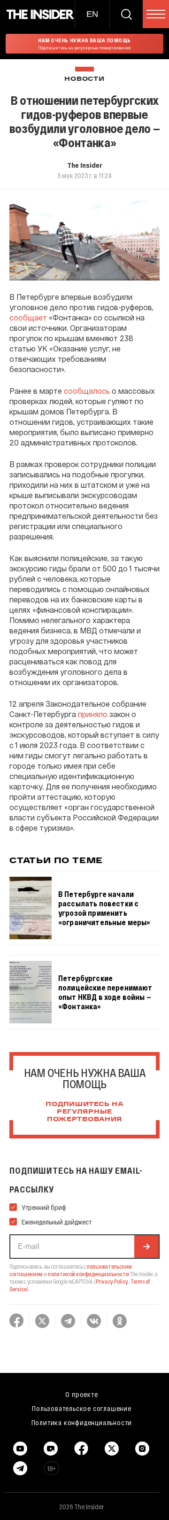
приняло (93, 713)
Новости (84, 79)
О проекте (81, 1394)
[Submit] (146, 1246)
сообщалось (87, 390)
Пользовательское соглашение (81, 1408)
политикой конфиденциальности (88, 1274)
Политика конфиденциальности (81, 1422)
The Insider (84, 165)
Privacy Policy (112, 1281)
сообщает (28, 317)
